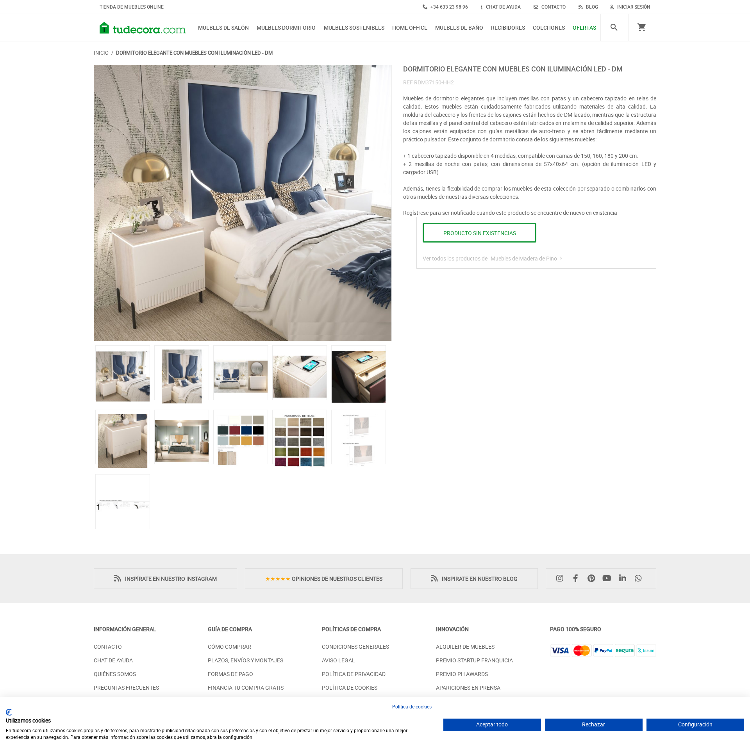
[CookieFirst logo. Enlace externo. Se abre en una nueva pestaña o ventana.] (9, 712)
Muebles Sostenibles (354, 28)
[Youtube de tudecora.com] (609, 578)
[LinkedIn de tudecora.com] (624, 578)
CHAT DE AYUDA (503, 7)
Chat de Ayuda (113, 660)
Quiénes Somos (115, 674)
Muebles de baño (459, 28)
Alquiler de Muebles (465, 646)
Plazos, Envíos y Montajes (245, 660)
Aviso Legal (338, 660)
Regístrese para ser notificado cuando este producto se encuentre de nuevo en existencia (510, 212)
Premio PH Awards (462, 674)
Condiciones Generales (355, 646)
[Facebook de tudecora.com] (577, 578)
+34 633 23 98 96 (448, 7)
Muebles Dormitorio (286, 28)
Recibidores (508, 28)
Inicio (101, 52)
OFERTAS (584, 28)
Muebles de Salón (223, 28)
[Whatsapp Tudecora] (640, 578)
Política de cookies (412, 706)
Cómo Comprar (229, 646)
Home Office (409, 28)
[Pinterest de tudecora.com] (593, 578)
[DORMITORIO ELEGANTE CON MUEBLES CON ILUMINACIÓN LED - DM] (242, 203)
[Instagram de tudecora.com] (562, 578)
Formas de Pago (230, 674)
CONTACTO (553, 7)
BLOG (591, 7)
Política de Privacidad (354, 674)
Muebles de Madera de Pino (524, 258)
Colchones (549, 28)
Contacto (108, 646)
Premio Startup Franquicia (474, 660)
